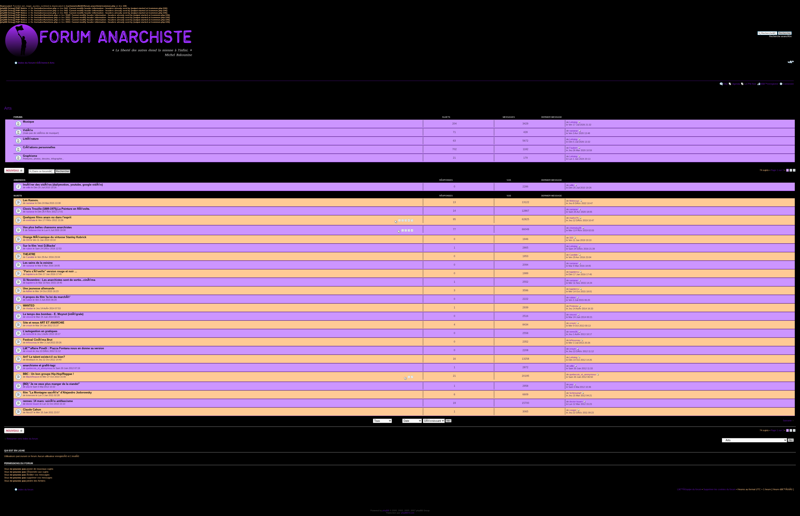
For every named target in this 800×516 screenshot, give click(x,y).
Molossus (574, 201)
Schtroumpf (575, 393)
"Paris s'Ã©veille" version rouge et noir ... (50, 271)
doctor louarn (32, 404)
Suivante (787, 420)
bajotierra (30, 274)
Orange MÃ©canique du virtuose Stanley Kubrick (54, 237)
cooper (572, 410)
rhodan (29, 308)
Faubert (573, 148)
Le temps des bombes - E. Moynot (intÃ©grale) (53, 314)
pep (28, 386)
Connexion (788, 84)
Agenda (736, 84)
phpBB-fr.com (407, 513)
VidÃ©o (28, 130)
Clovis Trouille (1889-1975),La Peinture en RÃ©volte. (56, 208)
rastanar (573, 130)
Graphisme (30, 155)
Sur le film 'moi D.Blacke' (39, 245)
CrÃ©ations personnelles (39, 147)
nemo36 (30, 334)
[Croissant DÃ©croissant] (437, 420)
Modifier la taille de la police (791, 62)
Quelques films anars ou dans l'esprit (47, 217)
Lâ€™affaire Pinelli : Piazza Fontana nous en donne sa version (63, 348)
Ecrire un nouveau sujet (13, 170)
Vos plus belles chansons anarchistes (47, 227)
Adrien (29, 291)
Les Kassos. (31, 200)
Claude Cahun (32, 409)
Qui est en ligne (14, 450)
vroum (29, 325)
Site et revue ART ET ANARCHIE (43, 322)
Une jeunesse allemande (38, 288)
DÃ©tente (42, 63)
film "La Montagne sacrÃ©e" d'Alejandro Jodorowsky (57, 392)
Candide (30, 257)
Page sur (777, 170)
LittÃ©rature (31, 138)
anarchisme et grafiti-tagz (39, 365)
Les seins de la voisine (37, 262)
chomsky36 (575, 228)
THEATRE (29, 254)
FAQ (725, 84)
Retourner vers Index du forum (22, 438)
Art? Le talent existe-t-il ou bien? (44, 356)
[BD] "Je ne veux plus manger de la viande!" (51, 383)
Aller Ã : (716, 440)
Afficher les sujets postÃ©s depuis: (355, 420)
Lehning (573, 122)
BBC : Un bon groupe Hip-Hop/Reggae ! (48, 373)
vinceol (29, 317)
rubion (29, 248)
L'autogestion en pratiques (40, 331)
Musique (28, 121)
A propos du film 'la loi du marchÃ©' (46, 297)
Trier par (397, 420)
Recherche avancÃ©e (780, 36)
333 (28, 240)
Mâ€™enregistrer (769, 84)
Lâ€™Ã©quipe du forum (689, 489)
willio (28, 187)
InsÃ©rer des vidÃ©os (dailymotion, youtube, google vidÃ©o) (63, 184)
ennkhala (30, 220)
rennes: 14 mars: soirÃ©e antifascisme (48, 401)
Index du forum (26, 63)
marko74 (573, 218)
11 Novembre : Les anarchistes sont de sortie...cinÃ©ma (59, 279)
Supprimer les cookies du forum (719, 489)
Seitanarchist (34, 230)
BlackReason (33, 376)
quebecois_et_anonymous (39, 368)
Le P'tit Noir (750, 84)
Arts (52, 63)
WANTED (28, 305)
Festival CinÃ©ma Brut (37, 339)
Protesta (573, 306)
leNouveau (31, 342)
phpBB (385, 510)
